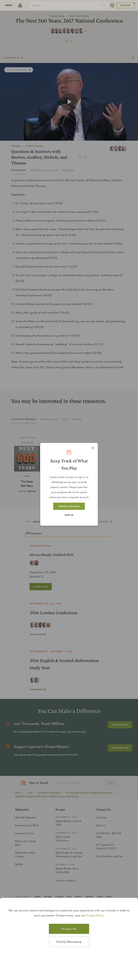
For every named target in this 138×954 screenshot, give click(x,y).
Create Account (69, 506)
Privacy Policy (94, 915)
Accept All (69, 929)
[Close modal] (93, 448)
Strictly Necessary (68, 942)
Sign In (69, 514)
